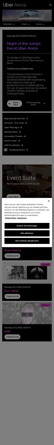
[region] (27, 222)
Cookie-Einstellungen (27, 226)
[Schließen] (49, 201)
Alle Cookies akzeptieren (27, 241)
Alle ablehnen (27, 233)
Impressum (22, 218)
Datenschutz (10, 218)
